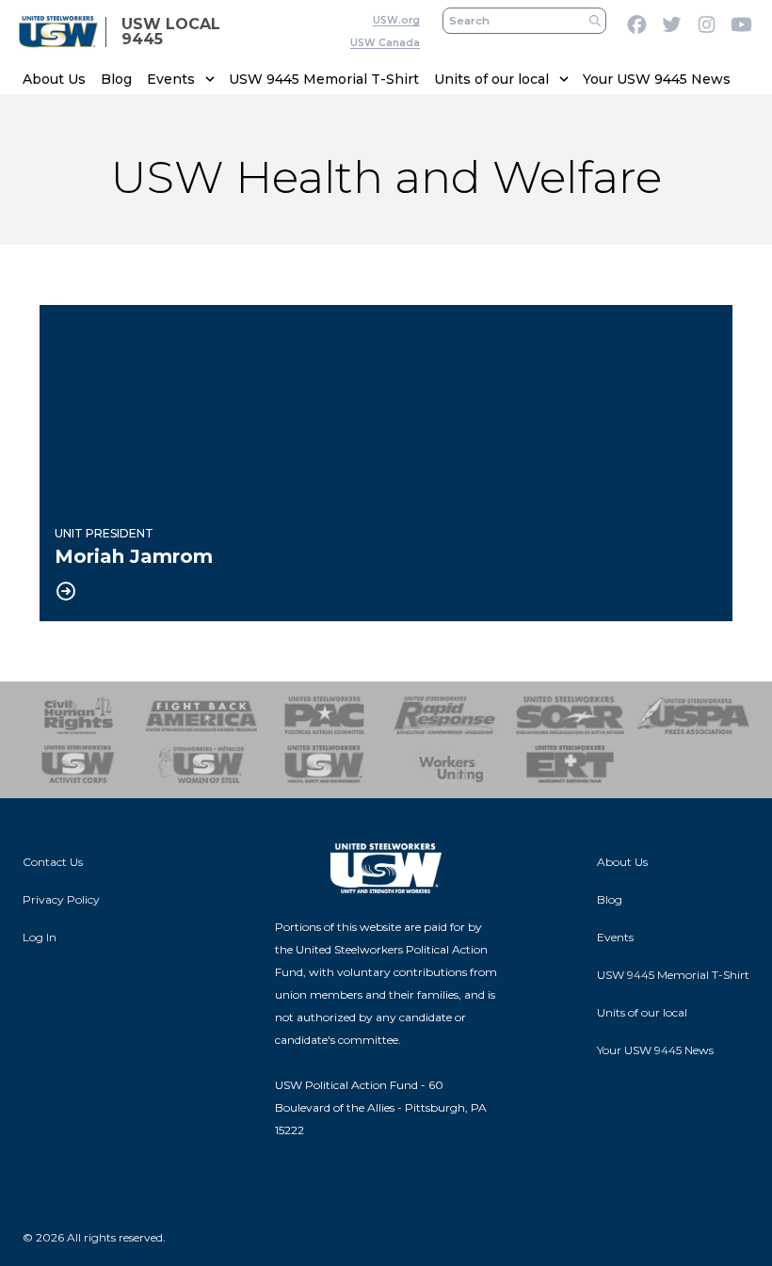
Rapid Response (448, 715)
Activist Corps (79, 764)
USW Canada (385, 43)
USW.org (396, 20)
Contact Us (53, 862)
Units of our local (491, 79)
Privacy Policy (61, 899)
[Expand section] (209, 79)
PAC (324, 715)
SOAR (571, 715)
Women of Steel (202, 764)
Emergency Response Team (571, 764)
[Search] (595, 20)
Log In (39, 937)
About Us (54, 79)
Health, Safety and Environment (324, 764)
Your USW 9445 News (657, 79)
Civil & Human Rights (79, 715)
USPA (693, 715)
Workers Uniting (448, 764)
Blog (116, 79)
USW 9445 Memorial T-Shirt (324, 79)
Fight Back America (202, 715)
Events (171, 79)
